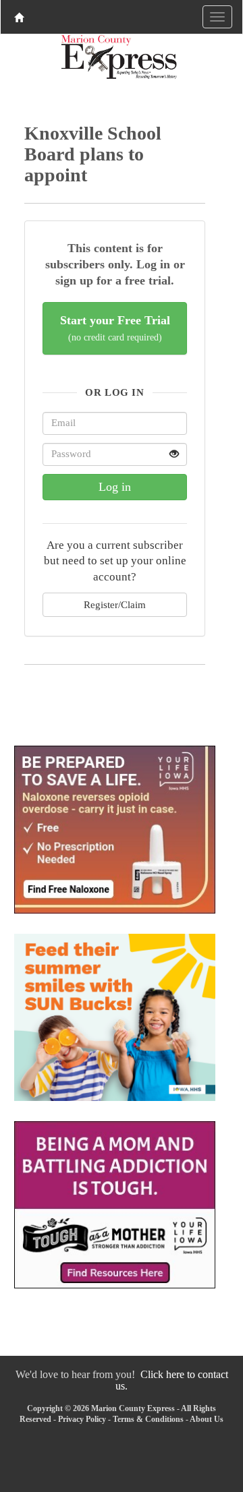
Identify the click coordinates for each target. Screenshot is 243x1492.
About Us (206, 1419)
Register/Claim (115, 604)
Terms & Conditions (148, 1419)
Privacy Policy (82, 1419)
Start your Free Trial (115, 328)
